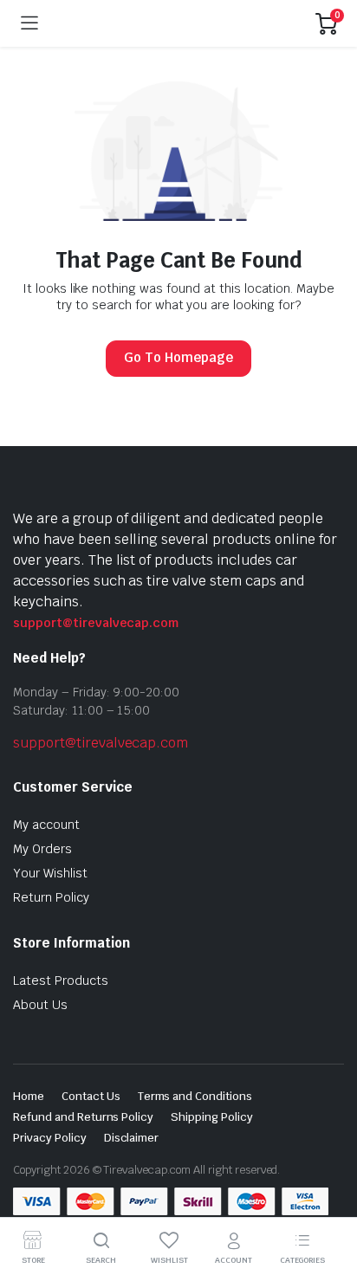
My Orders (42, 849)
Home (28, 1096)
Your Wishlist (50, 873)
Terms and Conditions (195, 1096)
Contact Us (91, 1096)
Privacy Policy (50, 1137)
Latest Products (60, 980)
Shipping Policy (212, 1117)
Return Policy (51, 897)
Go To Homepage (178, 357)
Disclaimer (131, 1137)
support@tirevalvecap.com (95, 623)
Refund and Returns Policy (83, 1117)
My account (46, 824)
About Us (40, 1005)
